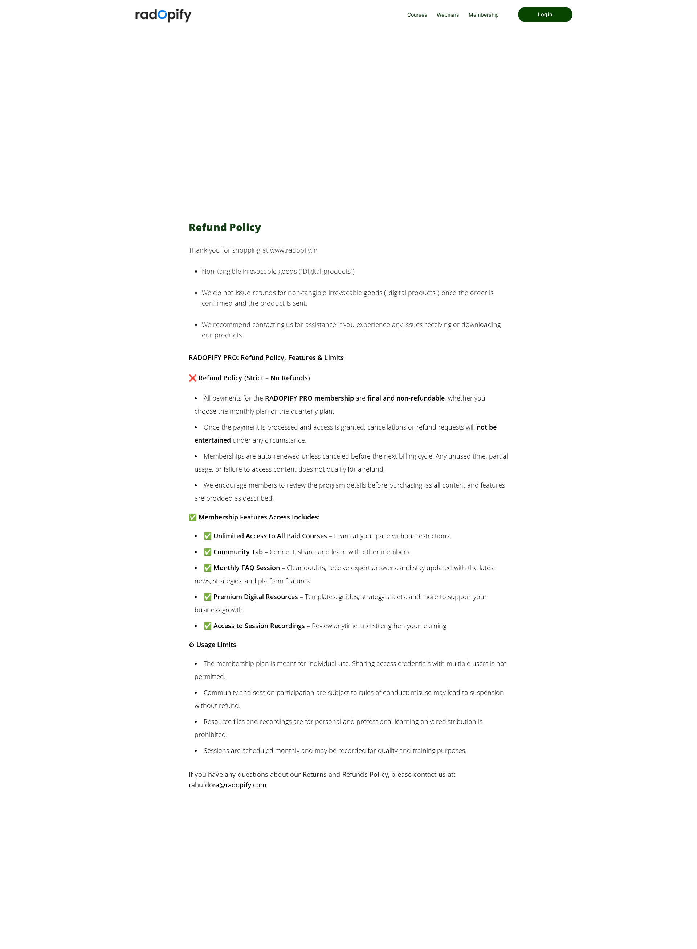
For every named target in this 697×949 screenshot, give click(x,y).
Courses (417, 15)
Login (545, 14)
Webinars (448, 15)
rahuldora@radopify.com (228, 784)
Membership (484, 15)
